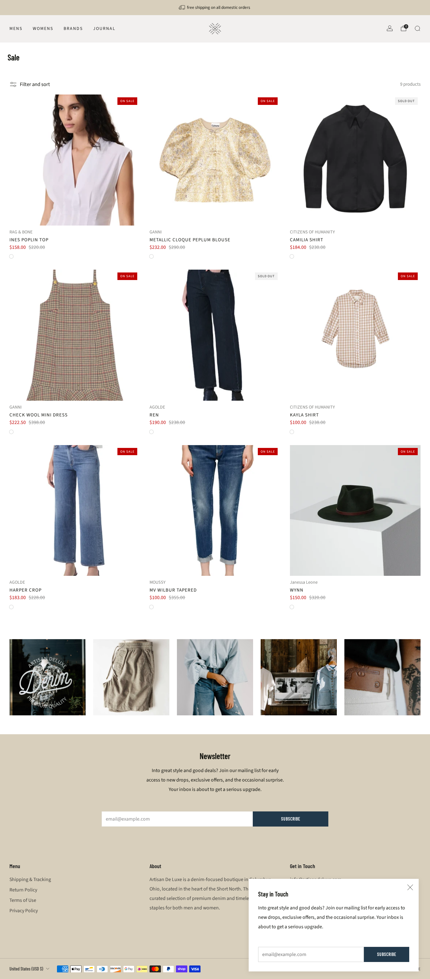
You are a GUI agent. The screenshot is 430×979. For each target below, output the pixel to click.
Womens (43, 29)
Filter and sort (35, 84)
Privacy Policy (23, 910)
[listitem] (215, 7)
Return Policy (23, 889)
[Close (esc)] (410, 887)
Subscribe (386, 954)
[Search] (417, 28)
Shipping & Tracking (30, 879)
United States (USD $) (26, 968)
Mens (15, 29)
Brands (73, 29)
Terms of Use (22, 900)
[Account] (390, 28)
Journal (104, 29)
